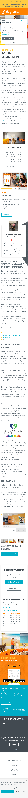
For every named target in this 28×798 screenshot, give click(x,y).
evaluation (4, 121)
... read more (20, 6)
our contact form (17, 497)
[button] (20, 188)
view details (13, 42)
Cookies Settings (20, 791)
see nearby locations (21, 21)
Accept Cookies (7, 792)
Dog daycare (6, 333)
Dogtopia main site (14, 756)
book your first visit (7, 38)
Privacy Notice (14, 765)
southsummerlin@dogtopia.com (9, 28)
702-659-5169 (5, 25)
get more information (9, 554)
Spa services (6, 337)
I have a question (13, 588)
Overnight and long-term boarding (13, 335)
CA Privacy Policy (14, 770)
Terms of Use (14, 774)
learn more (6, 214)
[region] (14, 788)
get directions (5, 34)
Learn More (6, 703)
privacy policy (22, 739)
